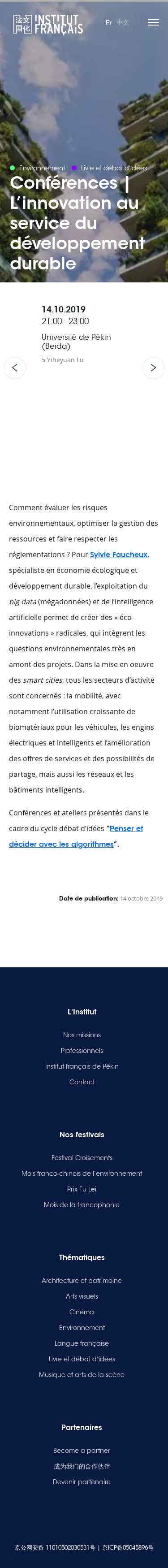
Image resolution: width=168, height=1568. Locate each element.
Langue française (82, 1343)
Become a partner (81, 1451)
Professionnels (82, 1051)
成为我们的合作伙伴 (82, 1466)
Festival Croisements (82, 1158)
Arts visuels (82, 1296)
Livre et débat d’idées (82, 1359)
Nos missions (82, 1035)
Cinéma (81, 1312)
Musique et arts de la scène (82, 1375)
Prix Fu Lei (81, 1189)
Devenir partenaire (82, 1482)
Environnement (82, 1328)
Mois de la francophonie (82, 1205)
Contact (82, 1082)
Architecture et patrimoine (82, 1281)
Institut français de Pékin (82, 1066)
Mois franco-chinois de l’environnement (82, 1174)
